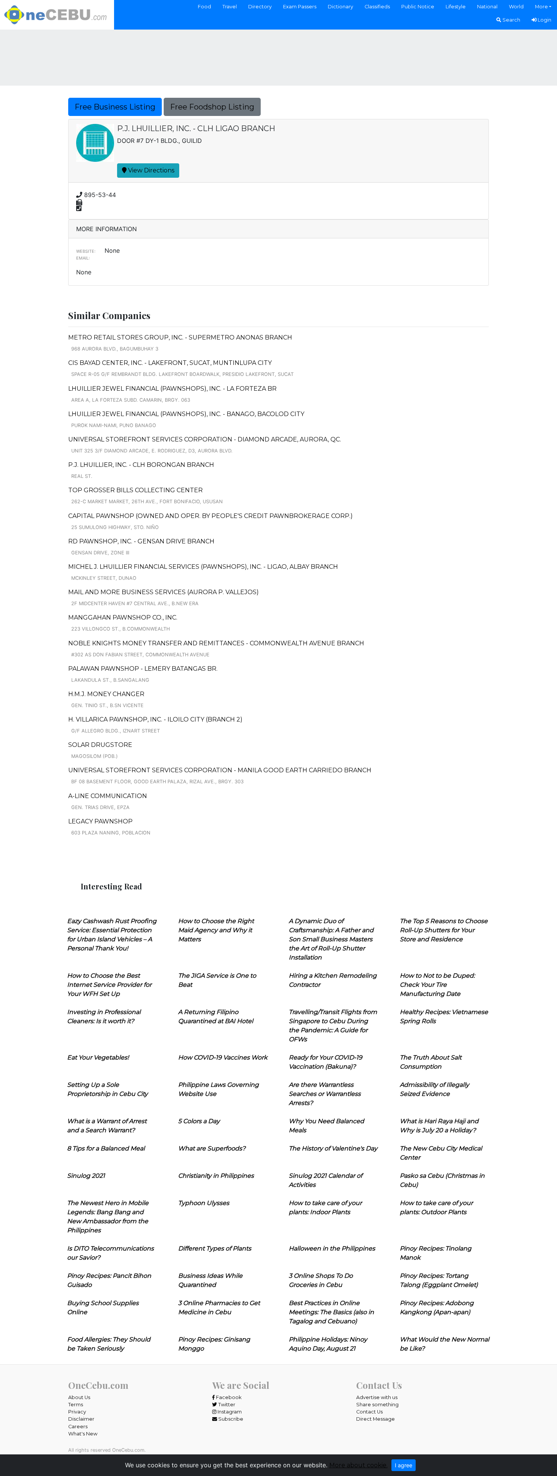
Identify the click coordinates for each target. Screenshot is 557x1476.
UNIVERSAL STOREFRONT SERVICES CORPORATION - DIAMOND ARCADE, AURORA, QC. (204, 439)
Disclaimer (81, 1419)
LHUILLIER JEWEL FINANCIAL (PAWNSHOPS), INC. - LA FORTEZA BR (172, 388)
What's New (82, 1434)
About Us (79, 1397)
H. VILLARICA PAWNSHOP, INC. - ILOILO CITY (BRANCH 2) (155, 719)
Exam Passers (299, 6)
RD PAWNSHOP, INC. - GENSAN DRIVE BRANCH (141, 541)
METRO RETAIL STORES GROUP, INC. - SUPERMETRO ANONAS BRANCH (180, 337)
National (487, 6)
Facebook (228, 1397)
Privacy (77, 1412)
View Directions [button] (150, 170)
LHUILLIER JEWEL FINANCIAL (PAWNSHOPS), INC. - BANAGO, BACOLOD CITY (186, 414)
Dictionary (340, 6)
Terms (75, 1404)
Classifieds (377, 6)
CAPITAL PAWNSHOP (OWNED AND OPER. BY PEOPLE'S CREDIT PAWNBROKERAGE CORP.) (210, 516)
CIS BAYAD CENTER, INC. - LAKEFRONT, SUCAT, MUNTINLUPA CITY (170, 362)
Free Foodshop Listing (212, 106)
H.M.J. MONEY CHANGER (106, 694)
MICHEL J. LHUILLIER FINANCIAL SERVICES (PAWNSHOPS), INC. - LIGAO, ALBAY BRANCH (203, 566)
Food (204, 6)
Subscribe (230, 1419)
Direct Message (375, 1419)
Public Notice (417, 6)
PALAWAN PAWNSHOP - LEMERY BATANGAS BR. (142, 668)
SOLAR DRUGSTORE (100, 744)
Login (544, 20)
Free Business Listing (115, 106)
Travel (229, 6)
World (516, 6)
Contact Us (369, 1412)
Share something (377, 1404)
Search (510, 20)
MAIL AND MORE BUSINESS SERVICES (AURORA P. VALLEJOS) (163, 592)
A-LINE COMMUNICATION (107, 796)
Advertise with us (376, 1397)
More (541, 6)
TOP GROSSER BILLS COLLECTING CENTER (135, 490)
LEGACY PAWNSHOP (100, 821)
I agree (403, 1465)
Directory (260, 6)
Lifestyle (456, 6)
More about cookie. (358, 1465)
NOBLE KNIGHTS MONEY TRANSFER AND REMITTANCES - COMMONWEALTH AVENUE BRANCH (216, 643)
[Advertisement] (278, 56)
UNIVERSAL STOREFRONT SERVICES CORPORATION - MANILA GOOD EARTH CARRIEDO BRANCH (219, 770)
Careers (78, 1426)
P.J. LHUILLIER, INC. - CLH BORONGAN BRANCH (141, 464)
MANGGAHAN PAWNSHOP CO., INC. (122, 617)
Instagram (229, 1412)
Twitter (226, 1404)
